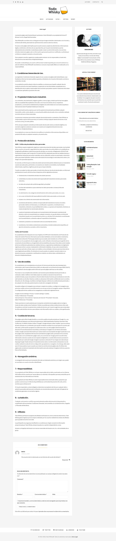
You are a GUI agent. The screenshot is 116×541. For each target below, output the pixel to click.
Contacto (95, 2)
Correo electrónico (41, 494)
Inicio (41, 19)
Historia (65, 19)
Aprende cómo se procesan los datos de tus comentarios (54, 511)
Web (53, 494)
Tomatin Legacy (91, 174)
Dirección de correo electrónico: (88, 118)
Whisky (73, 19)
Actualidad (49, 19)
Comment (20, 479)
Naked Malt (89, 156)
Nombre (20, 494)
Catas (57, 19)
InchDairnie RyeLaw (92, 147)
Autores (87, 2)
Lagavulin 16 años (91, 182)
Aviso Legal (75, 536)
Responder (65, 460)
